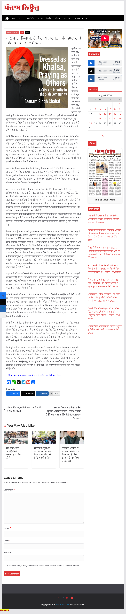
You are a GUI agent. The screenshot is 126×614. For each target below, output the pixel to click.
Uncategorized (12, 33)
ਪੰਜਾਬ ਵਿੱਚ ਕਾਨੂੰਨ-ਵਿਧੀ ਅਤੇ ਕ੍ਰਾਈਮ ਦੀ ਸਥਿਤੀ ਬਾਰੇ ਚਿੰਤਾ (24, 409)
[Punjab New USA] (7, 18)
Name (7, 528)
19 (100, 118)
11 (95, 113)
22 (115, 118)
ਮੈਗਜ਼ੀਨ (48, 18)
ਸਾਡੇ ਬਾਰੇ (67, 18)
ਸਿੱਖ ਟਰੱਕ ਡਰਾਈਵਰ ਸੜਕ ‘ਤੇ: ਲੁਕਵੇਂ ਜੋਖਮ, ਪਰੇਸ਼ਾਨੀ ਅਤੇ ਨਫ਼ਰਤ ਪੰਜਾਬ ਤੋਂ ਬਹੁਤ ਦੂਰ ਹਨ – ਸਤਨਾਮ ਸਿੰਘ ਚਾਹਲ (103, 283)
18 (95, 118)
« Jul (104, 135)
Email (7, 540)
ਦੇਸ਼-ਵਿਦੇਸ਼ (30, 18)
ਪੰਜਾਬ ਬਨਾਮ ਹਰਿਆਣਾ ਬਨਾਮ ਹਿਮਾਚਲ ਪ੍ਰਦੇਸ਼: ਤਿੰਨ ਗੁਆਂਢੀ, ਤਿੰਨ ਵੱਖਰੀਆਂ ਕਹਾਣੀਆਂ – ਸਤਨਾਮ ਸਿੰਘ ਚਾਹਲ (104, 297)
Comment (9, 489)
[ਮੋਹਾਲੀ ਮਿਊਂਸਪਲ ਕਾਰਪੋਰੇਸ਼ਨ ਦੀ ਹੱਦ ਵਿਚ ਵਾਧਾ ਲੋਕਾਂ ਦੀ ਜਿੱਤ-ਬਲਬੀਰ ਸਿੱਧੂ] (44, 433)
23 (119, 118)
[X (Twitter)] (3, 302)
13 (105, 113)
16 (119, 113)
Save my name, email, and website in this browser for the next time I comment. (43, 565)
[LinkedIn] (3, 308)
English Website (81, 18)
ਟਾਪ (22, 33)
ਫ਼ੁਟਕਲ (40, 18)
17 (90, 118)
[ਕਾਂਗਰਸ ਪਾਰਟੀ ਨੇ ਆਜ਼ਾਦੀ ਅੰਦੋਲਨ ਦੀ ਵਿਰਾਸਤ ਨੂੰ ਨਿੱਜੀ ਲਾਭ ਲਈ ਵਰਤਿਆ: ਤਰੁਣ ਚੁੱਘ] (72, 433)
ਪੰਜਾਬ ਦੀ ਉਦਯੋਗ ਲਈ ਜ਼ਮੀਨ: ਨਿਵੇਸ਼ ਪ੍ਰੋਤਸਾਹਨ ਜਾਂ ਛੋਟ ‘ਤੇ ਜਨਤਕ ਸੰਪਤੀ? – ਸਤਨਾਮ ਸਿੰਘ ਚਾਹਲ (104, 219)
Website (7, 552)
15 (115, 113)
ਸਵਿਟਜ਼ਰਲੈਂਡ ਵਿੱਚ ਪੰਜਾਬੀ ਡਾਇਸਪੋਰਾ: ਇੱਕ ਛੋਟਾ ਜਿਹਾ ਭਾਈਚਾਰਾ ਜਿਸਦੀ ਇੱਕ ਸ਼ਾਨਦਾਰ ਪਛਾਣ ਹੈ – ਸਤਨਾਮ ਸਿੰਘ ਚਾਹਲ (104, 268)
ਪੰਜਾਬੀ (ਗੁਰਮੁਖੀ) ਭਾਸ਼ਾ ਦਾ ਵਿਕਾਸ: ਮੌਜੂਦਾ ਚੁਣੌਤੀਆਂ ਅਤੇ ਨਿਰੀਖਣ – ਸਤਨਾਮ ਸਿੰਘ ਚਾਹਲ (105, 329)
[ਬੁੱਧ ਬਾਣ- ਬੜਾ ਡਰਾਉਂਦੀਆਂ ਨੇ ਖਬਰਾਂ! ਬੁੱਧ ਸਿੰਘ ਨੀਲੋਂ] (16, 433)
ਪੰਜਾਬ (14, 18)
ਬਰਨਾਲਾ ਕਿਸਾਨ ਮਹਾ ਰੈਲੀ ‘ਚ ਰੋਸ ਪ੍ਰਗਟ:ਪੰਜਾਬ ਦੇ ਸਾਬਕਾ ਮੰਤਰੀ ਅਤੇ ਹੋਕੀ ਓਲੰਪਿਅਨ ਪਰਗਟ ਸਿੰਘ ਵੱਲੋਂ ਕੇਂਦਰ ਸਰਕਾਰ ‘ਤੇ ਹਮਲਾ (63, 413)
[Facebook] (3, 295)
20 (105, 118)
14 (110, 113)
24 (90, 123)
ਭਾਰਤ (21, 18)
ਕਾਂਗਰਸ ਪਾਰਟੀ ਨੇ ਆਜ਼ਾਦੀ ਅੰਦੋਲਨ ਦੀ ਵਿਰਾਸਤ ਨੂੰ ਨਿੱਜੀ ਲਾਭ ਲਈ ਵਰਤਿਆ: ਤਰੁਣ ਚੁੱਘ (71, 454)
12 (100, 113)
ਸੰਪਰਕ (57, 18)
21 (110, 118)
